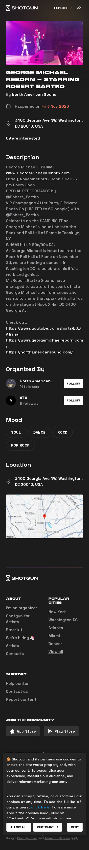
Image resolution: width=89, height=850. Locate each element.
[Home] (22, 8)
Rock (62, 432)
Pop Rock (20, 445)
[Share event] (78, 7)
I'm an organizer (21, 607)
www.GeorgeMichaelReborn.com (38, 173)
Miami (54, 635)
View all (55, 651)
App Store (26, 731)
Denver (55, 643)
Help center (17, 683)
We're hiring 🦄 (20, 637)
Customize (45, 827)
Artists (12, 645)
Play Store (65, 731)
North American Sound (34, 94)
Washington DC (63, 619)
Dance (39, 432)
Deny (75, 827)
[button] (73, 383)
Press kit (14, 629)
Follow (73, 384)
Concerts (15, 653)
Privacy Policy (27, 838)
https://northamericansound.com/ (39, 352)
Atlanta (55, 627)
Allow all (18, 827)
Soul (16, 432)
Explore (61, 8)
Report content (21, 699)
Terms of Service (57, 838)
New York (57, 611)
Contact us (17, 691)
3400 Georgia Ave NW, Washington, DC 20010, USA (49, 481)
